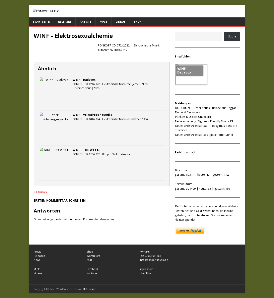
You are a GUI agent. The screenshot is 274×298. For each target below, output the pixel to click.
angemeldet (55, 219)
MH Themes (89, 289)
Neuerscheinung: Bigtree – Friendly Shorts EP (204, 121)
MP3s (103, 21)
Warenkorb (93, 256)
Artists (85, 21)
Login (193, 152)
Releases (64, 21)
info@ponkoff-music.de (154, 260)
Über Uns (145, 273)
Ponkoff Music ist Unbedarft (193, 117)
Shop (137, 21)
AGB (89, 260)
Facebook (92, 269)
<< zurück (40, 192)
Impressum (146, 269)
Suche (232, 36)
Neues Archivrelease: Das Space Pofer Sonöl (204, 135)
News (37, 260)
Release (39, 256)
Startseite (41, 21)
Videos (121, 21)
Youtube (92, 273)
